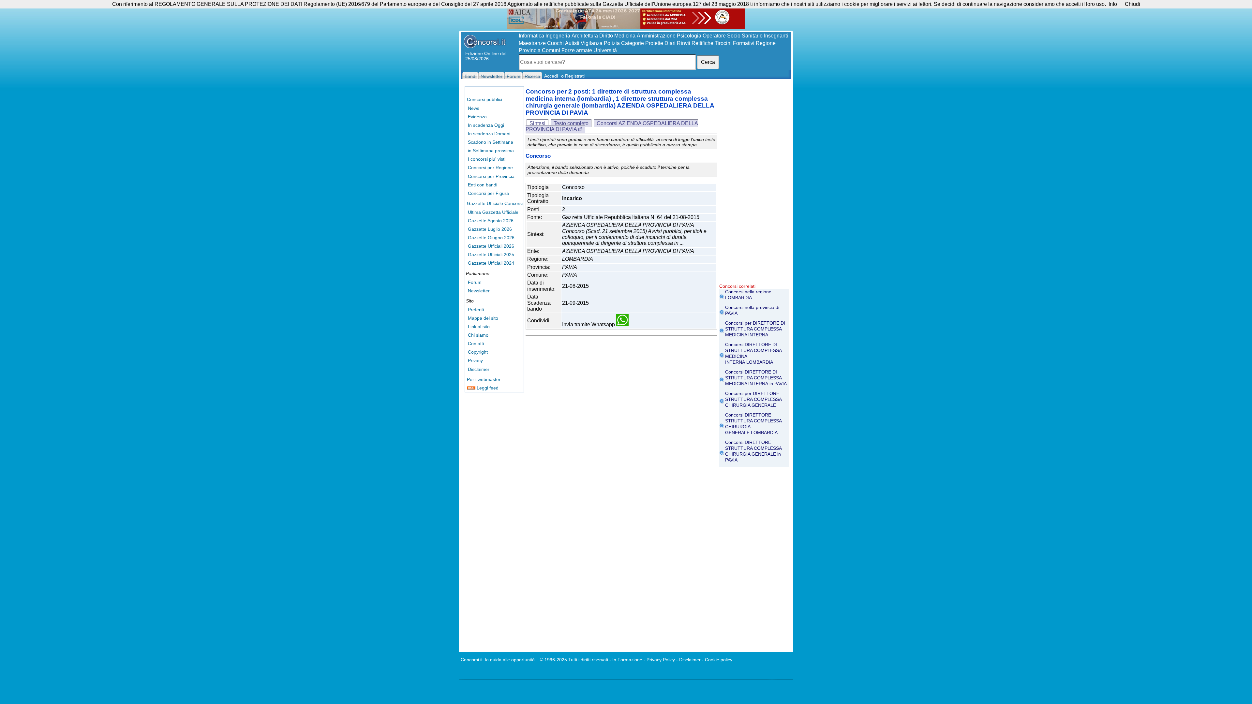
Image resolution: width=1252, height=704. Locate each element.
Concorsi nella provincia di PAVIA (752, 310)
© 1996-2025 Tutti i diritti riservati (574, 659)
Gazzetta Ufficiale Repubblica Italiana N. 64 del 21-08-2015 (630, 217)
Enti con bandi (482, 184)
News (473, 108)
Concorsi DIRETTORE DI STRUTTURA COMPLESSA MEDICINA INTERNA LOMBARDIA (753, 353)
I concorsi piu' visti (486, 159)
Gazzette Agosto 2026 (491, 220)
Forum (475, 282)
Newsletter (479, 290)
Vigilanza (592, 43)
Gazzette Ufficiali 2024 (491, 263)
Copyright (478, 352)
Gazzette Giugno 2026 (491, 237)
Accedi (551, 76)
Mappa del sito (483, 318)
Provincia (530, 50)
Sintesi (537, 123)
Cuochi (555, 43)
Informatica (531, 35)
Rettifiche (702, 43)
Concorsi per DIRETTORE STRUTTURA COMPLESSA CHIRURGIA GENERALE (753, 399)
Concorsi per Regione (490, 167)
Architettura (585, 35)
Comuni (551, 50)
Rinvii (683, 43)
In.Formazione (627, 659)
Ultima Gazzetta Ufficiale (493, 212)
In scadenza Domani (489, 133)
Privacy (475, 360)
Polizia (612, 43)
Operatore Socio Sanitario (733, 35)
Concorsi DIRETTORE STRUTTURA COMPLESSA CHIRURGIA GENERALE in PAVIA (753, 451)
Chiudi (1132, 4)
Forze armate (576, 50)
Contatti (476, 343)
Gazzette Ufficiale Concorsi (495, 203)
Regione (766, 43)
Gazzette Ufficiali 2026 (491, 246)
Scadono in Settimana (490, 142)
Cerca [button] (708, 62)
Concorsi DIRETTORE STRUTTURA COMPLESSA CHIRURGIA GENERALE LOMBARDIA (753, 423)
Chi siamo (478, 335)
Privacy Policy (661, 659)
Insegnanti (776, 35)
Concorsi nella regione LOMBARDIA (748, 294)
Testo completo (571, 123)
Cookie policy (718, 659)
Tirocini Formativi (734, 43)
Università (605, 50)
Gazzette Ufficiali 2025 (491, 254)
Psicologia (689, 35)
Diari (670, 43)
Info (1113, 4)
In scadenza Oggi (486, 125)
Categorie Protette (642, 43)
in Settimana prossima (491, 150)
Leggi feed (487, 387)
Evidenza (477, 116)
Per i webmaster (483, 379)
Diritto (606, 35)
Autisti (572, 43)
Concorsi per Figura (488, 193)
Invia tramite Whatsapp (589, 324)
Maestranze (532, 43)
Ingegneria (557, 35)
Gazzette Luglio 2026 (490, 229)
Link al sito (479, 326)
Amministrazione (656, 35)
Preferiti (476, 309)
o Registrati (573, 76)
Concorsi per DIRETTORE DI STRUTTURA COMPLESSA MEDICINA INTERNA (755, 328)
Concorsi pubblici (484, 99)
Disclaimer (478, 369)
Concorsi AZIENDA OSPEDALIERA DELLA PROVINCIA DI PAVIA (612, 126)
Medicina (624, 35)
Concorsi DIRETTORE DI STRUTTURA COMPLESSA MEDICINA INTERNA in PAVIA (756, 377)
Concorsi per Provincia (491, 176)
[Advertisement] (754, 186)
